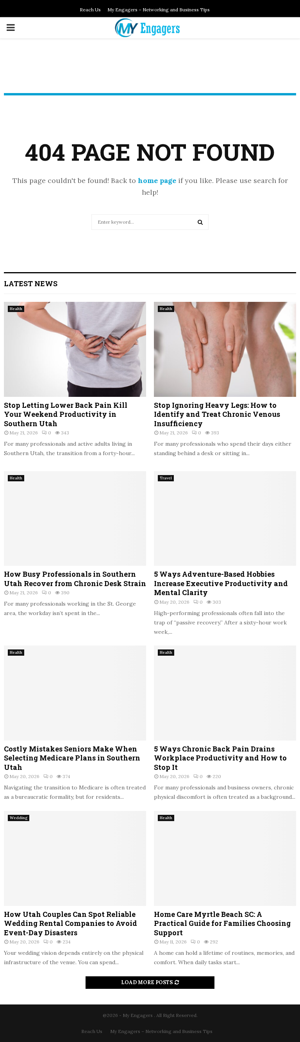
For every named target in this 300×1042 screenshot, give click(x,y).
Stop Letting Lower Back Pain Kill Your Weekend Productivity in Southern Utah (65, 414)
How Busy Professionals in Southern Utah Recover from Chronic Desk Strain (75, 578)
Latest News (30, 283)
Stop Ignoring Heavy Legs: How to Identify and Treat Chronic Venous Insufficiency (217, 414)
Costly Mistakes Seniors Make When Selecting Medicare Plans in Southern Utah (72, 758)
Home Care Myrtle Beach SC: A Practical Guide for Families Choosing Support (222, 923)
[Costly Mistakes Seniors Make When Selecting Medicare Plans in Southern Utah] (75, 693)
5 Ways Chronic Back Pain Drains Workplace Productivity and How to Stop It (220, 758)
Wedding (18, 817)
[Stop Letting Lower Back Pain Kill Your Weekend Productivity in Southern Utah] (75, 349)
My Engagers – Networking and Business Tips (158, 10)
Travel (166, 478)
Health (16, 308)
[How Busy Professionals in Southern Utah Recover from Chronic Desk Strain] (75, 518)
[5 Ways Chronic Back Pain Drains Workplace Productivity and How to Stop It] (225, 693)
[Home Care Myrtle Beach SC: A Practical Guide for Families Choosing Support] (225, 858)
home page (157, 180)
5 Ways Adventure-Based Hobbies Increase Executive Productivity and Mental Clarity (221, 583)
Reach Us (90, 10)
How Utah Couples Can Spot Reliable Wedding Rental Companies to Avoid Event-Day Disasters (70, 923)
